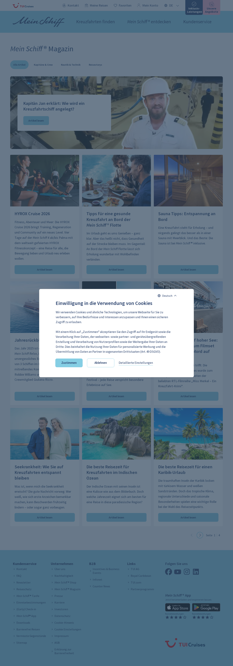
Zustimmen (69, 363)
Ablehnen (100, 363)
